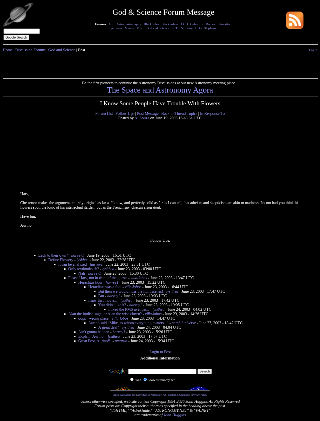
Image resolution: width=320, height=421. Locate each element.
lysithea (82, 260)
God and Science (157, 28)
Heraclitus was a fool (105, 287)
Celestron (196, 24)
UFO (198, 28)
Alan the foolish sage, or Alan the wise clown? (105, 314)
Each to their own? (53, 255)
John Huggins (175, 415)
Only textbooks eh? (83, 269)
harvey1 (77, 255)
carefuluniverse (184, 323)
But (101, 296)
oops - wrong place (93, 318)
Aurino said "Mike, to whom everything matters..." (128, 323)
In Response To (212, 113)
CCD (184, 24)
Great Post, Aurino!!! (95, 341)
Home (7, 50)
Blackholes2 (170, 24)
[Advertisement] (160, 64)
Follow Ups (125, 113)
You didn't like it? (112, 305)
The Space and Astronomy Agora (160, 89)
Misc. (140, 28)
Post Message (147, 113)
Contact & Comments (179, 394)
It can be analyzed (72, 264)
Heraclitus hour (90, 282)
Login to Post (160, 352)
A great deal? (108, 327)
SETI (175, 28)
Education (225, 24)
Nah (81, 273)
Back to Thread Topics (179, 113)
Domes (210, 24)
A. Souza (141, 118)
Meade (129, 28)
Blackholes (151, 24)
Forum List (104, 113)
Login (313, 50)
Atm (111, 24)
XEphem (210, 28)
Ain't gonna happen (93, 332)
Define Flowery (60, 260)
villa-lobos (138, 278)
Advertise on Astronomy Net (151, 394)
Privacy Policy (199, 394)
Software (187, 28)
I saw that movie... (102, 300)
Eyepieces (115, 28)
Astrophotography (128, 24)
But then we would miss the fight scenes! (130, 291)
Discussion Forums (30, 50)
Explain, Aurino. (91, 336)
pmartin (121, 341)
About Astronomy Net (124, 394)
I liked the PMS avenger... (128, 309)
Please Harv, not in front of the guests (97, 278)
